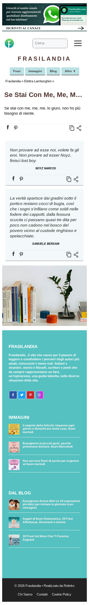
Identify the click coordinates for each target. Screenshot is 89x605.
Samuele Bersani (45, 243)
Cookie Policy (61, 594)
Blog (53, 71)
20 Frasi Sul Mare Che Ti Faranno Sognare (46, 537)
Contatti (42, 594)
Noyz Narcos (45, 168)
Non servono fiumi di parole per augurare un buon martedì (51, 462)
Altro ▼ (70, 71)
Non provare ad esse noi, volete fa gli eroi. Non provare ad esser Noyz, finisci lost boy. (44, 155)
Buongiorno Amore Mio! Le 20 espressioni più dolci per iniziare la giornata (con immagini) (51, 504)
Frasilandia (13, 81)
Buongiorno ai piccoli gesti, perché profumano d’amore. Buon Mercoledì (48, 444)
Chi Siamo (25, 594)
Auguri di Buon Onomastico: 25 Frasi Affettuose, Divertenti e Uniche (48, 520)
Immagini (35, 71)
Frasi (17, 71)
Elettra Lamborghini (37, 81)
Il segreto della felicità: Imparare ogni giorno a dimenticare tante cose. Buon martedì (49, 429)
